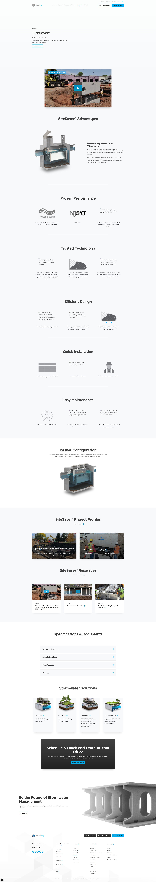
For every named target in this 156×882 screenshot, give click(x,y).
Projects (86, 5)
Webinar (57, 866)
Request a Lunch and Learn (78, 762)
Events (108, 850)
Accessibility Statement (92, 878)
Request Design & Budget (104, 5)
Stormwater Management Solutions (67, 5)
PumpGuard (75, 859)
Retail (91, 866)
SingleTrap (75, 848)
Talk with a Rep (23, 813)
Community (92, 850)
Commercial (92, 848)
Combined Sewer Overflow (96, 852)
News (108, 848)
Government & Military (95, 857)
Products (80, 5)
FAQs (57, 871)
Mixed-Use (92, 864)
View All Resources (78, 574)
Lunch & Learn (59, 864)
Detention (58, 849)
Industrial (92, 859)
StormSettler (75, 852)
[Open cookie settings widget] (2, 879)
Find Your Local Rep (116, 1)
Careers (109, 857)
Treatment (58, 856)
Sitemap (99, 878)
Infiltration (58, 851)
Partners (109, 852)
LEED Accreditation (111, 855)
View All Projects (78, 523)
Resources (108, 1)
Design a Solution (119, 5)
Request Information (111, 859)
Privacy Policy (77, 878)
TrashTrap (75, 857)
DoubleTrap (75, 850)
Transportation (93, 871)
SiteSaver (75, 855)
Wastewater (92, 873)
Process (54, 5)
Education (92, 855)
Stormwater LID (59, 853)
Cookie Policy (84, 878)
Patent (72, 878)
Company (102, 1)
